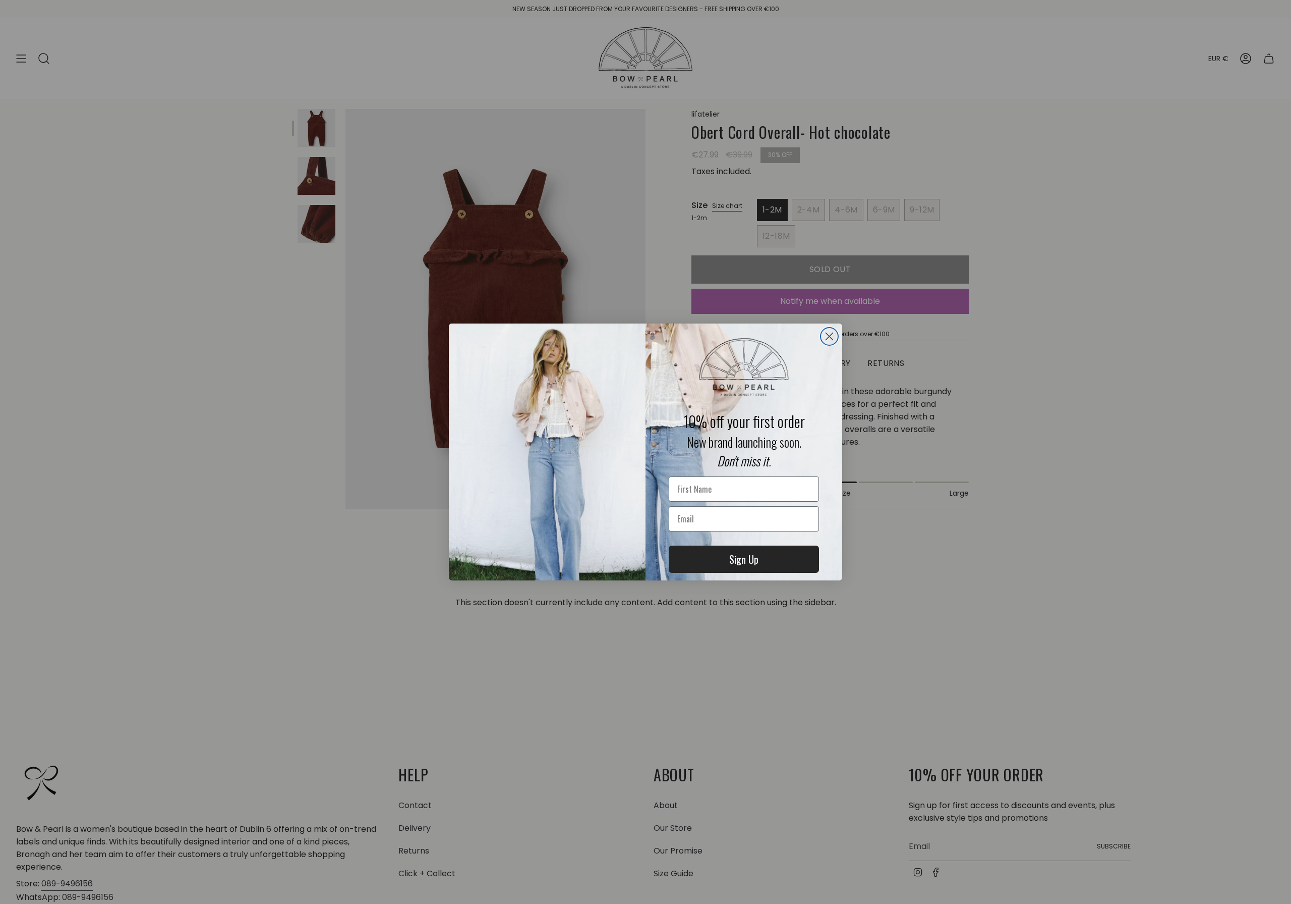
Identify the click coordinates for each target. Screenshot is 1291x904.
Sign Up (743, 559)
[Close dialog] (829, 336)
